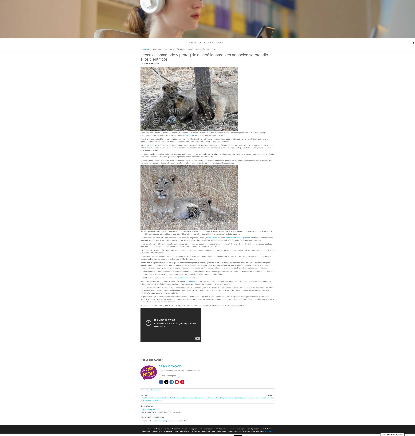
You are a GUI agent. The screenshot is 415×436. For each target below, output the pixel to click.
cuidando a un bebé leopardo (237, 238)
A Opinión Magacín (151, 64)
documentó (191, 281)
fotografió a (212, 238)
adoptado (190, 135)
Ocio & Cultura (206, 42)
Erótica (219, 42)
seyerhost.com (268, 431)
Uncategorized (156, 390)
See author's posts (169, 376)
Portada (192, 42)
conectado (162, 421)
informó (148, 145)
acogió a (182, 278)
